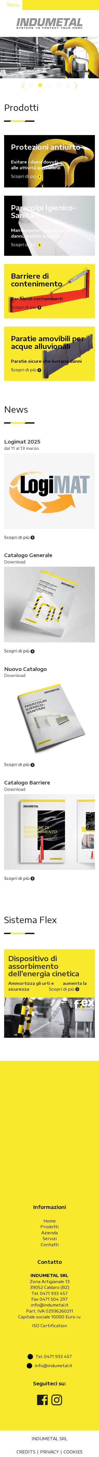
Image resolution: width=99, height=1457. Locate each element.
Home (49, 1220)
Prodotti (49, 1226)
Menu (13, 5)
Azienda (49, 1232)
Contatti (50, 1244)
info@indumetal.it (49, 1304)
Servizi (50, 1238)
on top (77, 1449)
